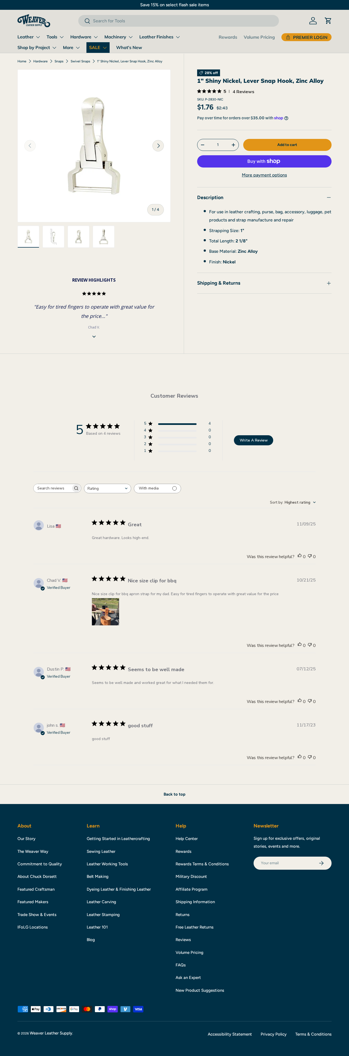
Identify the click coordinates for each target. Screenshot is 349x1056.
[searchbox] (52, 488)
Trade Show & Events (36, 914)
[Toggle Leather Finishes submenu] (177, 37)
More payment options (264, 175)
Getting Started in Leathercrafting (118, 838)
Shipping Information (195, 901)
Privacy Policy (274, 1034)
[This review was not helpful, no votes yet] (310, 557)
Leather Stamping (103, 914)
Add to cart (287, 144)
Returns (182, 914)
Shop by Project (33, 47)
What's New (129, 47)
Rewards (228, 37)
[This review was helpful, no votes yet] (300, 557)
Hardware (80, 36)
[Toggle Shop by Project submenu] (54, 47)
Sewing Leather (101, 851)
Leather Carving (101, 901)
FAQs (181, 965)
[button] (328, 21)
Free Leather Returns (194, 927)
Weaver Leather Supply (51, 1033)
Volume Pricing (259, 37)
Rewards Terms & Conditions (202, 864)
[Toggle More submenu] (77, 47)
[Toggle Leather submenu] (38, 37)
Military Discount (191, 876)
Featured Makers (32, 901)
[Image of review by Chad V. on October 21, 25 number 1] (105, 611)
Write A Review (254, 440)
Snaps (59, 61)
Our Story (26, 838)
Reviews (183, 939)
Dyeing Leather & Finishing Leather (119, 889)
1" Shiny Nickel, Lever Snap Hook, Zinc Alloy (129, 61)
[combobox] (178, 21)
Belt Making (98, 876)
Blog (91, 939)
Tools (52, 36)
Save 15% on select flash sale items (174, 4)
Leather (25, 36)
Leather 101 (97, 927)
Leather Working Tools (107, 864)
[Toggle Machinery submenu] (130, 37)
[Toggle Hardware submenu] (95, 37)
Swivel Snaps (80, 61)
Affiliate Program (191, 889)
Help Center (187, 838)
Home (21, 61)
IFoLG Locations (32, 927)
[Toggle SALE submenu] (104, 47)
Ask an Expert (188, 977)
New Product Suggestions (200, 990)
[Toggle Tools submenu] (61, 37)
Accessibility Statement (230, 1034)
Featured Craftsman (36, 889)
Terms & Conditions (313, 1034)
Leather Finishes (156, 36)
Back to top (174, 794)
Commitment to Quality (39, 864)
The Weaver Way (32, 851)
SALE (94, 47)
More (68, 47)
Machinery (115, 36)
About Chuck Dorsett (37, 876)
